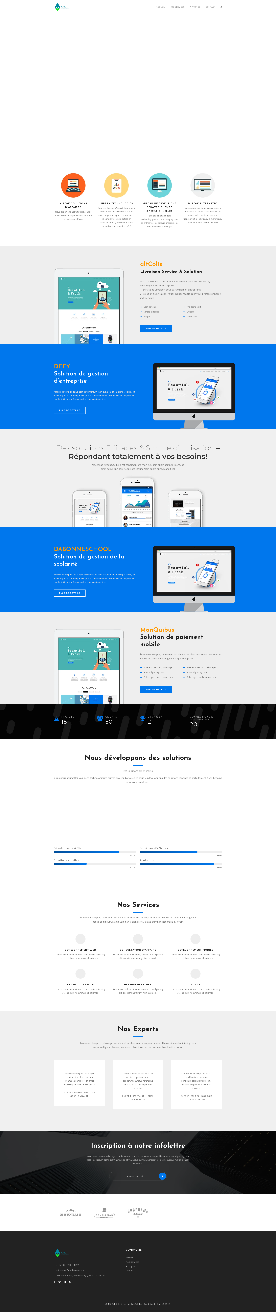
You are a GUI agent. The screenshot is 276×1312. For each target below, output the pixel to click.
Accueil (129, 1257)
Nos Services (132, 1261)
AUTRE (195, 984)
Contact (130, 1270)
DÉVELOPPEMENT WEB (80, 949)
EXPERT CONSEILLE (80, 984)
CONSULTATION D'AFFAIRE (138, 949)
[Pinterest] (65, 1282)
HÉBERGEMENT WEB (138, 984)
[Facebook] (54, 1282)
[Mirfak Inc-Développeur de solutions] (62, 7)
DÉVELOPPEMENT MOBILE (195, 949)
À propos (130, 1266)
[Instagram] (70, 1282)
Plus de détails (155, 328)
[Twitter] (59, 1282)
